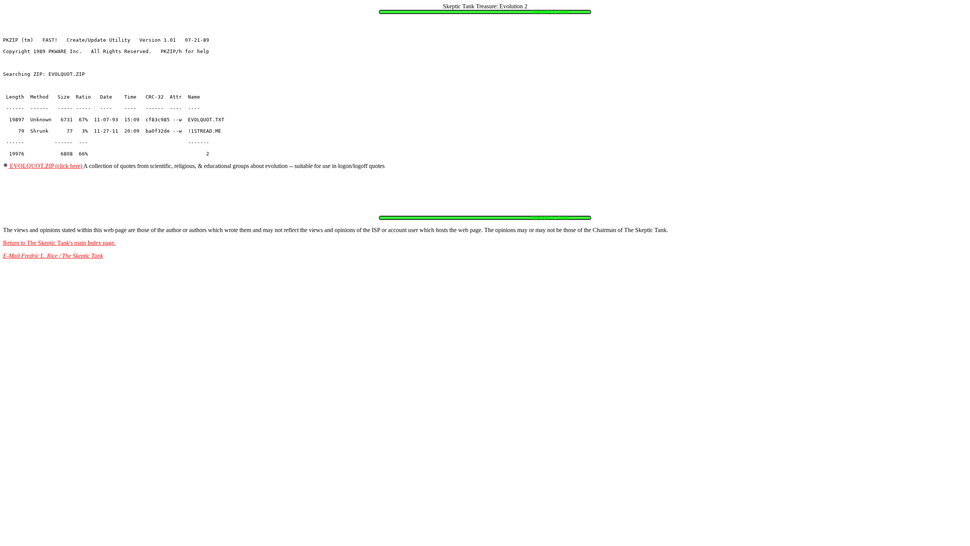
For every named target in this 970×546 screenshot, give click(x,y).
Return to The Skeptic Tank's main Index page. (59, 243)
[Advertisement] (141, 193)
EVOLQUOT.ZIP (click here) (45, 166)
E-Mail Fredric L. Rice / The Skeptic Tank (53, 256)
